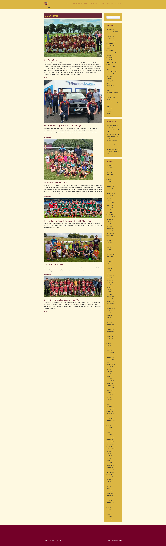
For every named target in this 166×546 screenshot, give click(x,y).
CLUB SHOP (110, 3)
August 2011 (109, 505)
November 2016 (110, 359)
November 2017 (110, 331)
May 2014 (108, 430)
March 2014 (109, 434)
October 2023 (109, 205)
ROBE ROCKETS (110, 97)
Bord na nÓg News (111, 62)
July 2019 (108, 284)
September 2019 (110, 280)
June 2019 (109, 287)
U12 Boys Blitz (50, 60)
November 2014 (110, 416)
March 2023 (109, 212)
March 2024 (109, 200)
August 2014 (109, 423)
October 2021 (109, 235)
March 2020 (109, 270)
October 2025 (109, 174)
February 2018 (110, 324)
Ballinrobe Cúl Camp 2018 (56, 183)
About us (108, 99)
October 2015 (109, 390)
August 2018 (109, 310)
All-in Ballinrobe (110, 38)
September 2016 (110, 364)
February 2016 (110, 380)
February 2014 (110, 437)
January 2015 (109, 411)
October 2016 (109, 362)
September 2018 (110, 308)
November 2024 (110, 188)
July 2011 (108, 507)
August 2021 (109, 240)
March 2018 (109, 322)
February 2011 (109, 519)
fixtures (108, 48)
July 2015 (108, 397)
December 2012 (110, 470)
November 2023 (110, 202)
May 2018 (108, 317)
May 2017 (108, 345)
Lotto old (108, 55)
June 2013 (109, 455)
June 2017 (109, 343)
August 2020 (109, 261)
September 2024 (110, 193)
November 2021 (110, 233)
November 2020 (110, 254)
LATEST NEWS (93, 3)
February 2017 (110, 352)
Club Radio (109, 108)
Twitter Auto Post (110, 45)
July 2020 (108, 263)
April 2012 (108, 488)
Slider (107, 106)
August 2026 (109, 165)
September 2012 (110, 477)
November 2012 (110, 472)
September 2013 (110, 448)
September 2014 (110, 420)
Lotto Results (109, 95)
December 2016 (110, 357)
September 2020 (110, 259)
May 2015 (108, 402)
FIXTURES (86, 3)
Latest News (109, 69)
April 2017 (108, 348)
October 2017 (109, 334)
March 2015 (109, 406)
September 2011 (110, 502)
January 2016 (109, 383)
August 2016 (109, 366)
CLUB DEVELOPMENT (76, 3)
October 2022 (109, 214)
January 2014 (109, 439)
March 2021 (109, 249)
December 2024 (110, 186)
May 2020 (108, 266)
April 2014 (109, 432)
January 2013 (109, 467)
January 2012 (109, 495)
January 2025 (109, 184)
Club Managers (110, 43)
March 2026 (109, 172)
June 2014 (109, 427)
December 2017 (110, 329)
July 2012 (108, 481)
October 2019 (109, 277)
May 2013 (108, 458)
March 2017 (109, 350)
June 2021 (109, 242)
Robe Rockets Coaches (112, 92)
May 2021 (108, 245)
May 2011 (108, 512)
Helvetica (108, 113)
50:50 (107, 83)
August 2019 (109, 282)
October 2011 (109, 500)
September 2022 (110, 216)
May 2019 (108, 289)
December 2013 (110, 441)
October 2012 (109, 474)
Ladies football (110, 74)
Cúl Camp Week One (53, 264)
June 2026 (109, 167)
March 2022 (109, 226)
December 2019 (110, 273)
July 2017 (108, 341)
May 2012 (108, 486)
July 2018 (108, 313)
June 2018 (109, 315)
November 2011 (110, 498)
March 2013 (109, 462)
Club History (109, 50)
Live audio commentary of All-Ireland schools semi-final (112, 151)
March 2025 (109, 181)
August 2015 (109, 395)
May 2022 (108, 224)
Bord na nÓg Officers (111, 66)
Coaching (108, 64)
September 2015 (110, 392)
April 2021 (108, 247)
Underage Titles (110, 81)
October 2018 (109, 306)
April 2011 (108, 514)
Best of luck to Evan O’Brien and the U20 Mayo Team (68, 221)
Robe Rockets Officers (111, 88)
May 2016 (108, 373)
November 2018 (110, 303)
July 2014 (108, 425)
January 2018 (109, 327)
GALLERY (108, 111)
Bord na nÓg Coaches (111, 71)
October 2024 (109, 191)
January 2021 (109, 252)
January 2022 (109, 231)
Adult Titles (109, 76)
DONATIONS (67, 3)
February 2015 (110, 409)
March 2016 (109, 378)
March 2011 (109, 516)
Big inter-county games (112, 31)
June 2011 (108, 509)
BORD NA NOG (110, 36)
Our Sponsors (109, 57)
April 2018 (108, 320)
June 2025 (109, 179)
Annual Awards (110, 85)
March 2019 (109, 294)
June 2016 (109, 371)
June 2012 (109, 484)
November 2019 (110, 275)
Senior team (109, 78)
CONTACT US (118, 3)
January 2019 (109, 298)
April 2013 (108, 460)
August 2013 (109, 451)
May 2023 (108, 209)
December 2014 (110, 413)
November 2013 (110, 444)
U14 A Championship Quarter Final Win (61, 300)
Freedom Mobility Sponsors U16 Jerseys (62, 125)
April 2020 (109, 268)
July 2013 (108, 453)
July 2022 (108, 221)
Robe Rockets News (111, 59)
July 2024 (108, 198)
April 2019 (108, 291)
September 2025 (110, 177)
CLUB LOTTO (102, 3)
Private (108, 34)
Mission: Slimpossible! (111, 52)
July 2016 (108, 369)
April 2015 (108, 404)
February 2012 (110, 493)
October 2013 (109, 446)
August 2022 (109, 219)
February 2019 (110, 296)
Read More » (47, 77)
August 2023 (109, 207)
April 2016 (108, 376)
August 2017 (109, 338)
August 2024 (109, 195)
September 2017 (110, 336)
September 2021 (110, 238)
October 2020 (109, 256)
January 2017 (109, 355)
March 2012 (109, 491)
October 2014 (109, 418)
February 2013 (110, 465)
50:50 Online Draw (111, 41)
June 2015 (109, 399)
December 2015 (110, 385)
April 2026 (109, 170)
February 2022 (110, 228)
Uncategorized (110, 29)
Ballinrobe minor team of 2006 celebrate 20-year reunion (112, 136)
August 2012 (109, 479)
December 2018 (110, 301)
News (107, 90)
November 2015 (110, 388)
